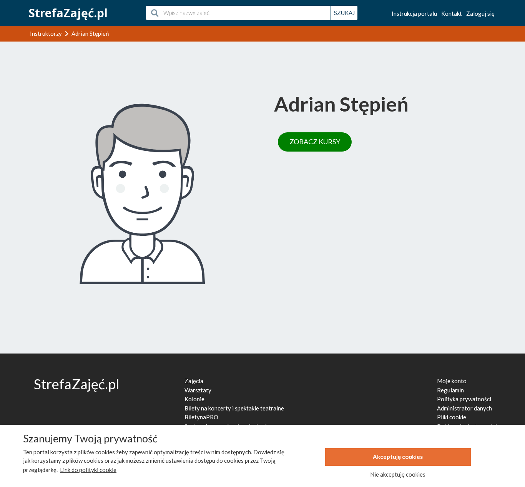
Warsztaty (197, 390)
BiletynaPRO (201, 417)
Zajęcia (193, 380)
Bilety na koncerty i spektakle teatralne (234, 408)
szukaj (344, 12)
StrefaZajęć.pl (68, 13)
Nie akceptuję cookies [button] (397, 474)
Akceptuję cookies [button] (398, 456)
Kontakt (451, 13)
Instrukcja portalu (414, 13)
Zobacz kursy (314, 141)
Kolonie (194, 398)
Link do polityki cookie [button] (88, 469)
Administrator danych (464, 408)
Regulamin (450, 390)
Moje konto (452, 380)
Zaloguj (480, 13)
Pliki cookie (451, 417)
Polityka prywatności (464, 398)
